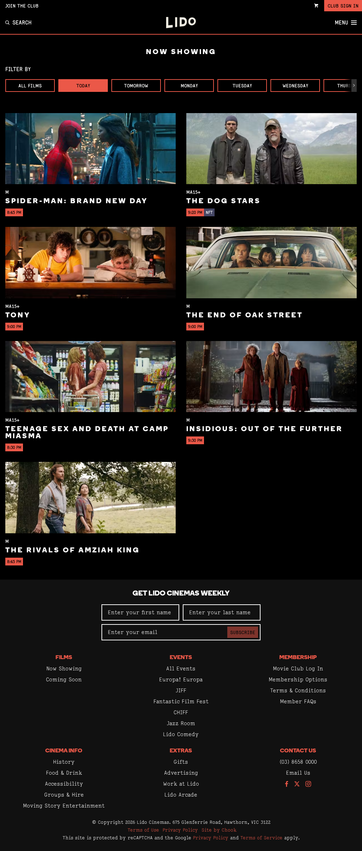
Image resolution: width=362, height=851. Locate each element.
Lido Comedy (181, 734)
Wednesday (295, 85)
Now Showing (64, 668)
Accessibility (64, 783)
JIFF (181, 690)
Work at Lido (181, 783)
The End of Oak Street (244, 315)
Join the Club (22, 5)
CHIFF (181, 712)
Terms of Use (143, 830)
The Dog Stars (223, 201)
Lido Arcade (180, 794)
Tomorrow (136, 85)
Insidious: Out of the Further (264, 429)
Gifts (181, 761)
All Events (180, 668)
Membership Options (298, 679)
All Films (30, 85)
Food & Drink (64, 772)
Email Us (298, 772)
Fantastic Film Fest (181, 701)
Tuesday (242, 85)
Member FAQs (298, 701)
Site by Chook (219, 830)
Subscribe (242, 632)
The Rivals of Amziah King (72, 550)
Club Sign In (343, 5)
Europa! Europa (181, 679)
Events (181, 658)
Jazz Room (181, 723)
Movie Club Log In (298, 668)
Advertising (181, 772)
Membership (298, 658)
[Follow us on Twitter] (297, 784)
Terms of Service (261, 837)
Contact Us (298, 751)
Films (64, 658)
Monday (189, 85)
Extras (181, 751)
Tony (17, 315)
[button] (354, 85)
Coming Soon (64, 679)
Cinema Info (63, 751)
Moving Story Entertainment (64, 805)
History (64, 761)
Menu (341, 22)
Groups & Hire (64, 794)
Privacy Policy (180, 830)
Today (83, 85)
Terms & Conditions (298, 690)
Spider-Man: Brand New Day (76, 201)
